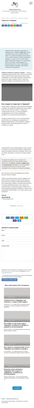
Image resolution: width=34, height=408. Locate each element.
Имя (3, 230)
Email (3, 235)
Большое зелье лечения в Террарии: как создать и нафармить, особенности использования (13, 371)
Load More (17, 388)
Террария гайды (24, 23)
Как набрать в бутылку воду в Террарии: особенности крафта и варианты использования (16, 325)
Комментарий (5, 246)
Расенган (13, 205)
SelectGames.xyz (14, 9)
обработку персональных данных (11, 271)
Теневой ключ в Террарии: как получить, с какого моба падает (16, 301)
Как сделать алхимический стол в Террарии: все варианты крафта (16, 348)
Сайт (3, 240)
